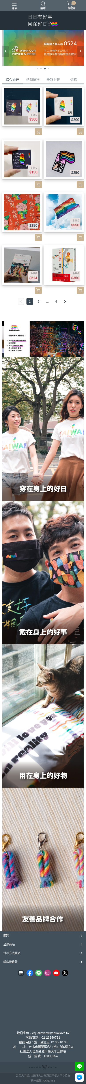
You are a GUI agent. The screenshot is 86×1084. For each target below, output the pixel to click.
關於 (6, 935)
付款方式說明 (12, 953)
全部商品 (9, 944)
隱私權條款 (10, 961)
